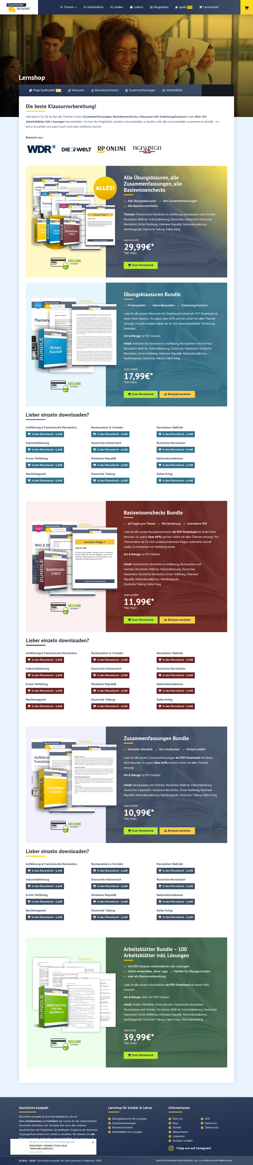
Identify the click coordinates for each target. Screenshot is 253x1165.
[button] (141, 265)
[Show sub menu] (76, 7)
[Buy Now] (53, 1146)
